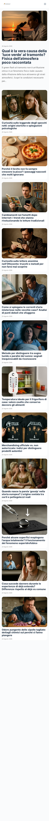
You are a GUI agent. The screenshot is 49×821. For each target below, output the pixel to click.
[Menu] (45, 4)
